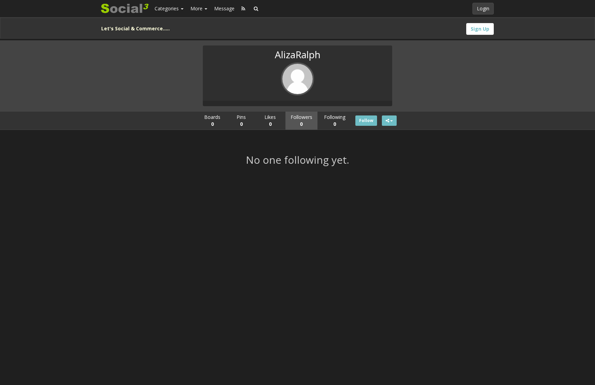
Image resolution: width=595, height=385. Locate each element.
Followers (301, 120)
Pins (241, 120)
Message (224, 8)
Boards (212, 120)
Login (483, 8)
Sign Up (480, 29)
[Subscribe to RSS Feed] (243, 8)
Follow (366, 120)
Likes (270, 120)
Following (334, 120)
